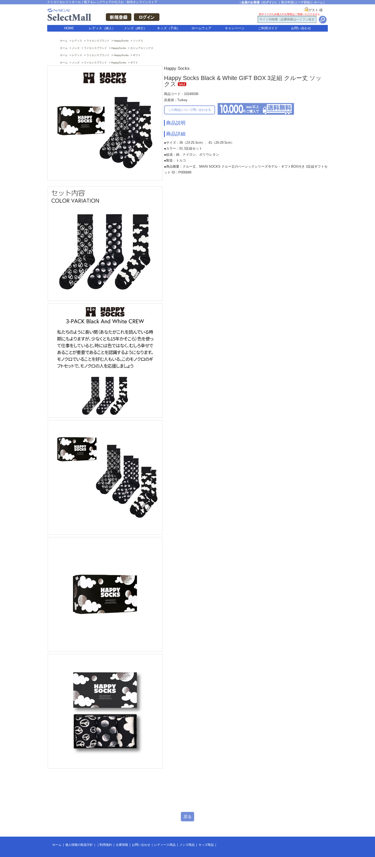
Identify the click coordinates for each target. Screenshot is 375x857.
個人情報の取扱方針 (79, 845)
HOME (69, 28)
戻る (187, 816)
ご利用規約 (104, 845)
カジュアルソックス (141, 48)
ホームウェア (201, 28)
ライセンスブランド (97, 40)
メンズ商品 (187, 845)
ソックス (138, 40)
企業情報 (122, 845)
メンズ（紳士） (135, 28)
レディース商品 (165, 845)
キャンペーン (235, 28)
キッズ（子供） (168, 28)
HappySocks (121, 40)
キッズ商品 (206, 845)
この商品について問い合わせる (189, 110)
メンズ (76, 48)
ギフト (137, 55)
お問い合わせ (301, 28)
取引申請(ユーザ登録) (296, 2)
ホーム (318, 2)
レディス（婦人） (102, 28)
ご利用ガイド (268, 28)
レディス (77, 40)
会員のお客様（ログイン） (259, 2)
